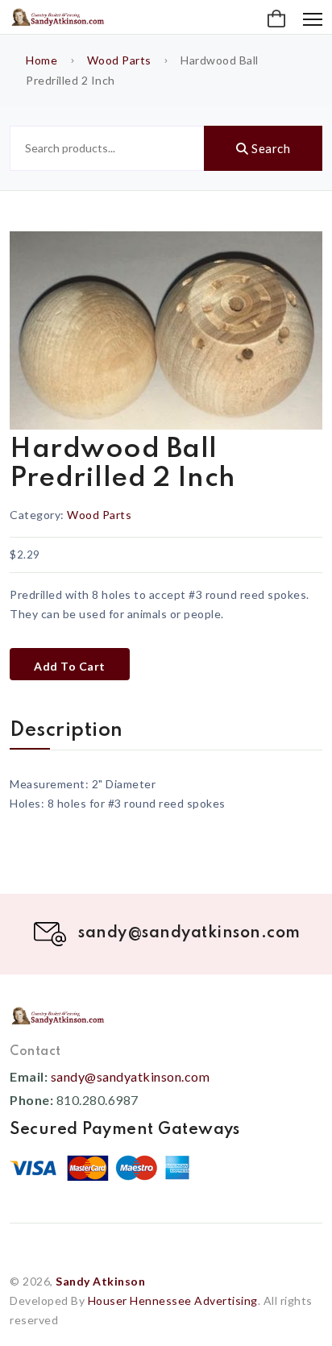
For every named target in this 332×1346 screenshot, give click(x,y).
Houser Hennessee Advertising (173, 1300)
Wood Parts (119, 60)
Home (41, 60)
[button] (276, 20)
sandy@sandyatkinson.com (130, 1076)
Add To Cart (70, 666)
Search (270, 148)
